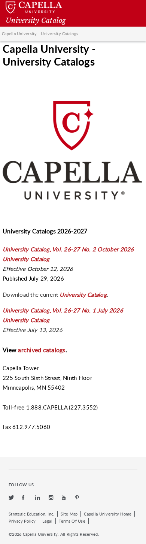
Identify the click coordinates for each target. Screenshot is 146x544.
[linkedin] (38, 498)
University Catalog (83, 294)
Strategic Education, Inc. (31, 514)
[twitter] (12, 498)
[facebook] (25, 498)
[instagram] (52, 498)
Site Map (69, 514)
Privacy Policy (22, 521)
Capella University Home (107, 514)
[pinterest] (77, 498)
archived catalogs (41, 350)
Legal (47, 521)
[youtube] (65, 498)
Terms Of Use (72, 521)
